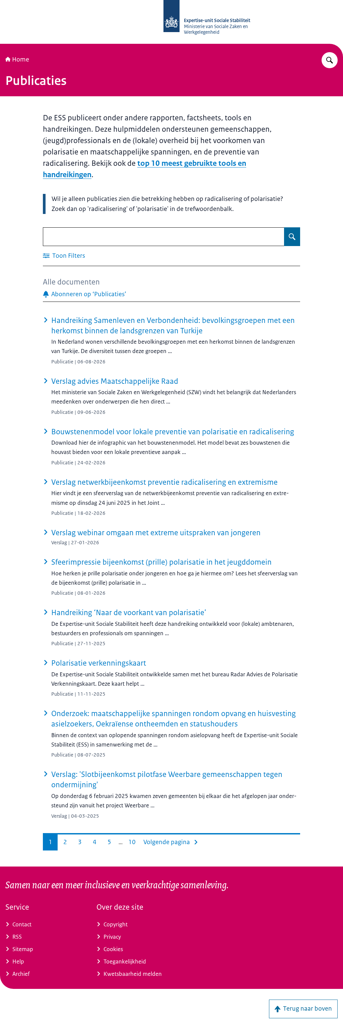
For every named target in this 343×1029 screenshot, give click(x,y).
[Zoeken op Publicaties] (292, 236)
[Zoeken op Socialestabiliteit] (330, 60)
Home (20, 59)
